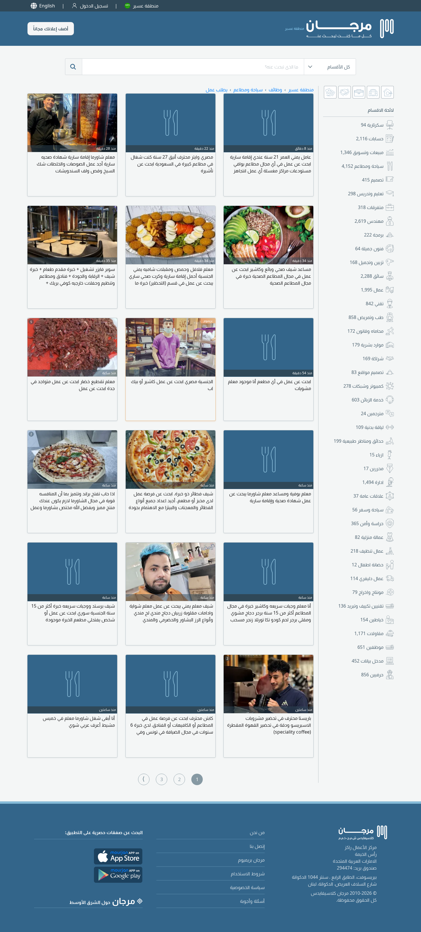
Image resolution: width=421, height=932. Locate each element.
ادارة (372, 482)
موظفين (370, 647)
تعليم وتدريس (365, 193)
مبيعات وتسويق (361, 152)
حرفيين (372, 674)
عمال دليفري (366, 578)
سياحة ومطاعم (362, 166)
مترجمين (372, 413)
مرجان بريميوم (251, 860)
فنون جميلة (369, 248)
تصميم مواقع (367, 372)
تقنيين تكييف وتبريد (360, 606)
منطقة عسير (145, 6)
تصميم (372, 180)
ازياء (376, 455)
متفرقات (370, 207)
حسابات (369, 138)
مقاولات (368, 633)
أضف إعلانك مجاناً (50, 28)
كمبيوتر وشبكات (363, 386)
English (47, 6)
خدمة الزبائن (367, 400)
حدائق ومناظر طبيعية (358, 441)
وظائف (275, 89)
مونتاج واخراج (367, 592)
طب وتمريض (366, 317)
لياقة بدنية (369, 427)
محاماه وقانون (365, 331)
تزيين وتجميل (366, 262)
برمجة (373, 235)
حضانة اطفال (367, 564)
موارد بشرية (367, 345)
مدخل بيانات (367, 661)
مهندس (369, 221)
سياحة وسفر (367, 510)
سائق (372, 276)
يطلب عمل (216, 89)
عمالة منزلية (369, 537)
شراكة (373, 358)
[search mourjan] (73, 66)
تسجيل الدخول (94, 6)
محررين (373, 468)
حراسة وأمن (367, 523)
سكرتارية (372, 125)
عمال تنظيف (367, 551)
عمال (372, 290)
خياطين (371, 619)
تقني (374, 303)
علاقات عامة (368, 496)
